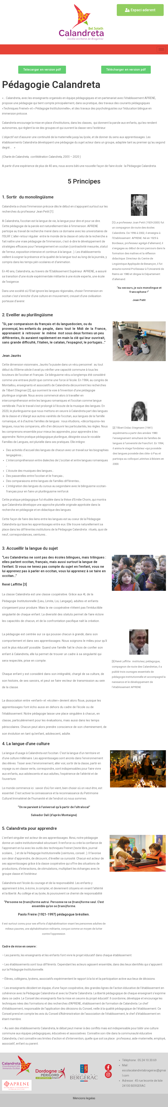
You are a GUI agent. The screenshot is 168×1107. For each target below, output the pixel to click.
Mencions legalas (84, 1098)
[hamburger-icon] (161, 49)
